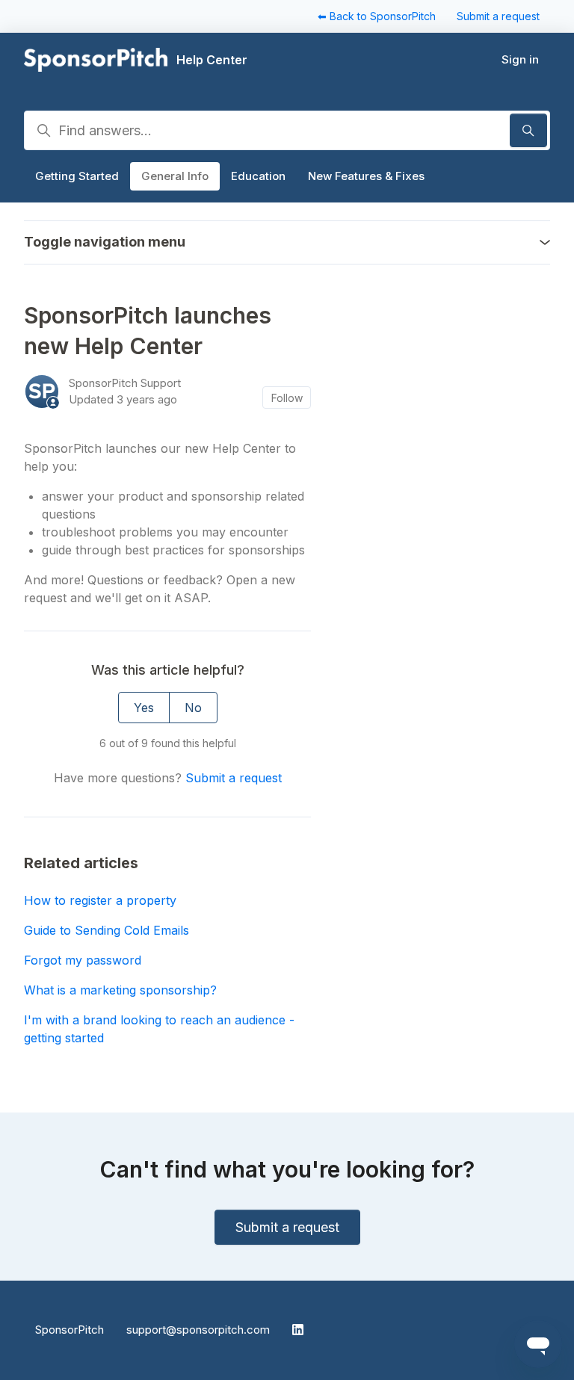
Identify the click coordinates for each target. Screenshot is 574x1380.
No (193, 707)
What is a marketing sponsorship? (120, 990)
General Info (175, 176)
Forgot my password (82, 960)
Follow (287, 398)
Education (258, 176)
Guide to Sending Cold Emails (106, 930)
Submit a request (498, 16)
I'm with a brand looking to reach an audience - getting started (159, 1028)
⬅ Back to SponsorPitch (377, 16)
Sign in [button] (520, 59)
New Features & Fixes (366, 176)
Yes (144, 707)
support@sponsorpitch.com (198, 1329)
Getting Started (77, 176)
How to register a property (100, 900)
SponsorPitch (69, 1329)
